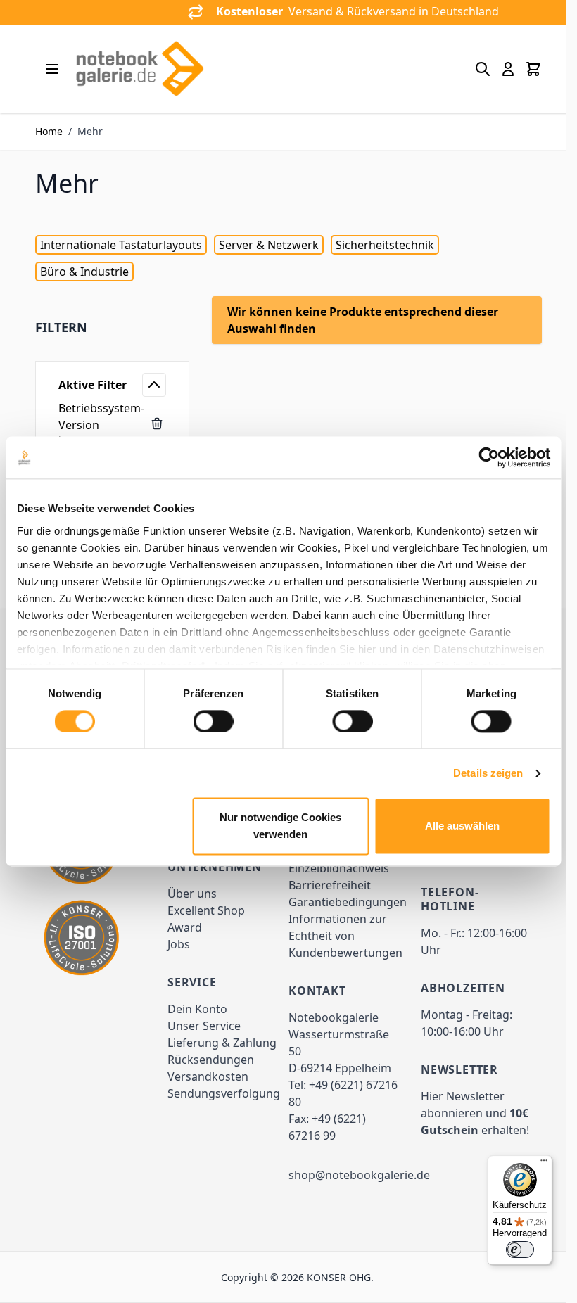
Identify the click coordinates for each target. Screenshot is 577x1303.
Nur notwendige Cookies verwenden (280, 826)
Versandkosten (207, 1076)
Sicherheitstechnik (385, 245)
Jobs (178, 944)
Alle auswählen (462, 826)
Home (49, 131)
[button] (112, 327)
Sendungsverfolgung (223, 1093)
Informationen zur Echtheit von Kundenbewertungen (345, 935)
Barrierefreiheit (329, 885)
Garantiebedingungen (347, 902)
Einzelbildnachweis (338, 868)
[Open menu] (52, 69)
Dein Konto (197, 1009)
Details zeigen (488, 773)
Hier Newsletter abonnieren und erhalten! (475, 1113)
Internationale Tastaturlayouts (121, 245)
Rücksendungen (210, 1059)
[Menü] (543, 1163)
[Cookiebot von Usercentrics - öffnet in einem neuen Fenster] (488, 457)
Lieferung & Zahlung (222, 1042)
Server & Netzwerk (269, 245)
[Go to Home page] (139, 69)
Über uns (192, 893)
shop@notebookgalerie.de (359, 1175)
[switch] (214, 721)
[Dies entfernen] (157, 423)
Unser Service (204, 1026)
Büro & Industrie (84, 271)
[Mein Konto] (508, 69)
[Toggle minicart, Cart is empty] (533, 69)
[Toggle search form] (482, 69)
